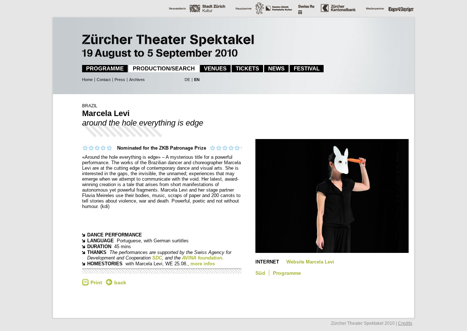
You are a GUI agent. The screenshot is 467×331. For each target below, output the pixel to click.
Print (96, 282)
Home (87, 80)
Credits (405, 323)
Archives (137, 80)
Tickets (247, 68)
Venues (215, 68)
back (120, 282)
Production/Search (164, 68)
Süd (260, 273)
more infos (202, 263)
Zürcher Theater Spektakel (151, 38)
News (276, 68)
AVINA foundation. (203, 258)
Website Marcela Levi (310, 262)
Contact (104, 80)
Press (120, 80)
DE (187, 80)
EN (197, 80)
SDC (157, 258)
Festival (307, 68)
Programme (105, 68)
